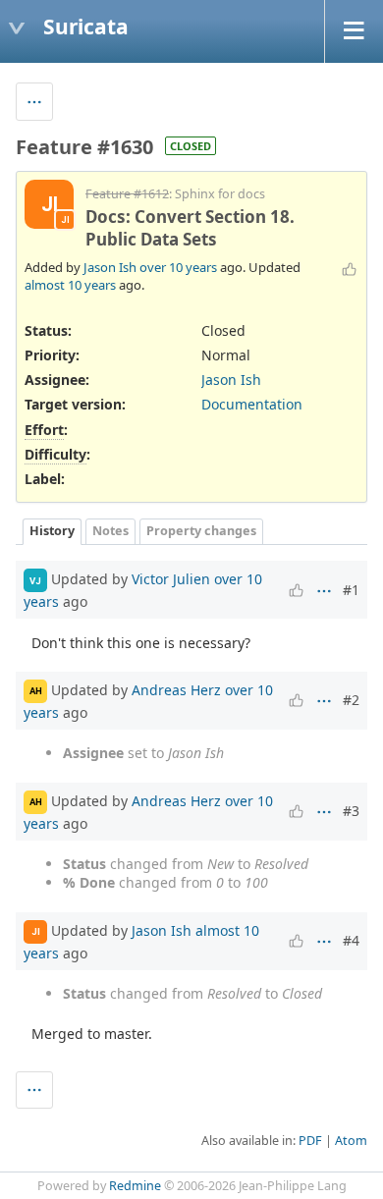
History (52, 530)
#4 (351, 940)
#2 (351, 699)
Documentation (251, 404)
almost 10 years (70, 285)
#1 (351, 589)
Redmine (135, 1185)
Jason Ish (110, 267)
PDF (310, 1140)
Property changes (201, 530)
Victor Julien (171, 579)
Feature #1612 (127, 194)
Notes (110, 530)
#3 (351, 810)
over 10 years (178, 267)
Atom (351, 1140)
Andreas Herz (176, 689)
